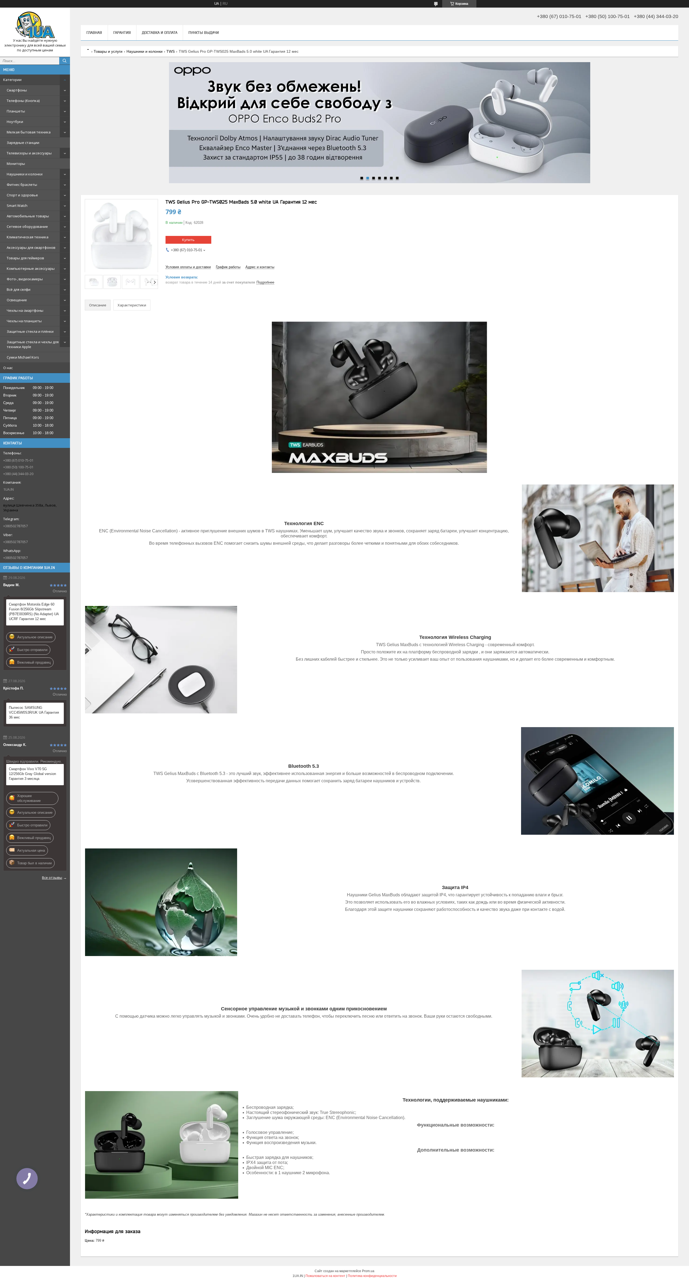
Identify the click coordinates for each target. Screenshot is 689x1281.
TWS (170, 51)
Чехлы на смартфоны (25, 310)
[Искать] (64, 61)
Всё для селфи (18, 289)
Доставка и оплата (159, 32)
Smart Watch (17, 205)
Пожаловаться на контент (325, 1276)
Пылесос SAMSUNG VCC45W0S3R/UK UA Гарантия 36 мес (34, 712)
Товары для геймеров (25, 258)
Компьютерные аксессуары (31, 268)
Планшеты (16, 111)
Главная (94, 32)
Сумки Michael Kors (23, 357)
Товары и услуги (108, 51)
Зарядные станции (23, 142)
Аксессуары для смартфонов (31, 247)
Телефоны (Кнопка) (23, 100)
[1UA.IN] (35, 25)
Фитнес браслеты (22, 184)
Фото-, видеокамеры (25, 279)
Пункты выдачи (203, 32)
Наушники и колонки (25, 174)
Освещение (17, 300)
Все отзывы (52, 877)
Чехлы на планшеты (24, 321)
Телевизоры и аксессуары (29, 153)
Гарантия (122, 32)
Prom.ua (368, 1271)
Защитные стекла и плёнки (30, 331)
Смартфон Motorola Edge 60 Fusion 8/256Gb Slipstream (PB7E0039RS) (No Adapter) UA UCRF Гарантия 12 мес (34, 611)
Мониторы (16, 163)
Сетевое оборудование (27, 226)
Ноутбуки (15, 121)
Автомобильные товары (28, 216)
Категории (12, 79)
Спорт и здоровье (22, 195)
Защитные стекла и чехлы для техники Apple (33, 344)
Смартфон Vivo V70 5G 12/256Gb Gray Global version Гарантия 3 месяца (32, 774)
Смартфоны (17, 90)
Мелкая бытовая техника (29, 132)
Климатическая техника (27, 237)
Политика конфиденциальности (372, 1276)
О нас (8, 367)
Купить (188, 239)
